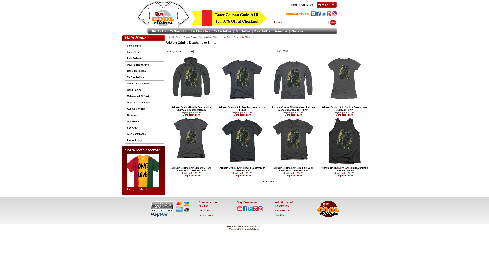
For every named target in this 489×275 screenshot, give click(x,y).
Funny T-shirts (262, 31)
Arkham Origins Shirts (208, 37)
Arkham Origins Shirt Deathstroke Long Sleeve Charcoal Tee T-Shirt (293, 108)
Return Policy (134, 140)
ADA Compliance (136, 134)
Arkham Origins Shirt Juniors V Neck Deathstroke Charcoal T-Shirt (191, 169)
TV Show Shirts (178, 31)
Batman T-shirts (190, 37)
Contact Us (307, 5)
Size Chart (132, 127)
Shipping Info (282, 206)
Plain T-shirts (159, 31)
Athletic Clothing (136, 109)
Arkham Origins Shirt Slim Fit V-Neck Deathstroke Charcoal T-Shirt (293, 169)
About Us (203, 206)
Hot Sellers (133, 121)
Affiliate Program (283, 210)
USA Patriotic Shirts (138, 64)
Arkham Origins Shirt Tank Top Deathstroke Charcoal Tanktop (344, 169)
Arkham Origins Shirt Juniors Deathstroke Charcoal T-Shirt (344, 108)
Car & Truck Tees (200, 31)
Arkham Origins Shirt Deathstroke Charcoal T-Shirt (242, 108)
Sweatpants (280, 31)
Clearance (297, 31)
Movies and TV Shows (139, 83)
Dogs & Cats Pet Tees (139, 102)
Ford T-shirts (134, 45)
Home (294, 5)
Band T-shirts (243, 31)
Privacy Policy (206, 215)
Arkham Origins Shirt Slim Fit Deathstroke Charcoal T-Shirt (242, 169)
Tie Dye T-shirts (222, 31)
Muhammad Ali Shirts (138, 96)
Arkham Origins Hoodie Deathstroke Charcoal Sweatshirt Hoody (191, 108)
